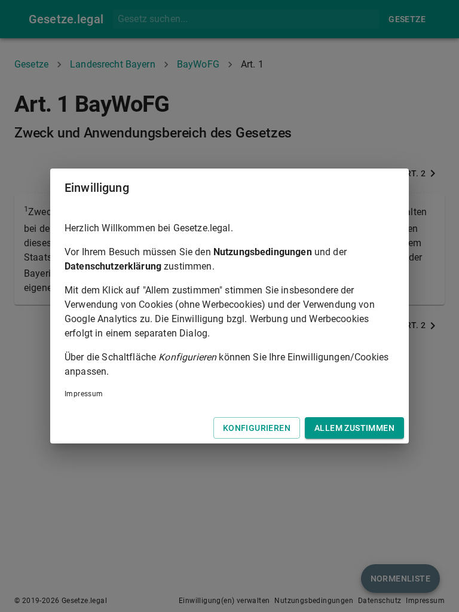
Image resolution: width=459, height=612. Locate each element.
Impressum (84, 394)
